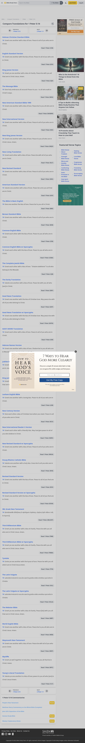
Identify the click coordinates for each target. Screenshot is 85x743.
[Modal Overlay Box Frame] (42, 372)
